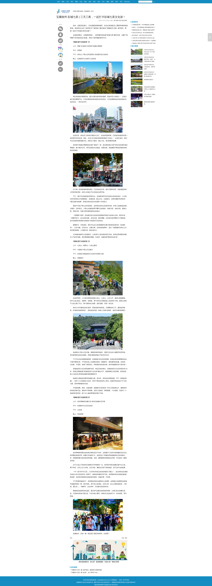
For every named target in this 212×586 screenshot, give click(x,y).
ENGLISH (127, 1)
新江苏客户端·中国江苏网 (120, 20)
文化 (81, 1)
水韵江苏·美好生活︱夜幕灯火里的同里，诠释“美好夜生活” (150, 74)
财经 (116, 1)
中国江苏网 (76, 11)
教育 (112, 1)
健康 (107, 1)
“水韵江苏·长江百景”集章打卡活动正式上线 (143, 38)
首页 (58, 1)
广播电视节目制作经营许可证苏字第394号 (123, 582)
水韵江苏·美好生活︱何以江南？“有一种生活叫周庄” (149, 52)
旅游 (85, 1)
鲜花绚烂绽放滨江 (148, 79)
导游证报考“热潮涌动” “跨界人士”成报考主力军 (149, 89)
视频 (76, 1)
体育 (90, 1)
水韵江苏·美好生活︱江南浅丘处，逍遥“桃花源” (149, 66)
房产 (121, 1)
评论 (72, 1)
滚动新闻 (87, 11)
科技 (94, 1)
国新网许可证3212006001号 (85, 582)
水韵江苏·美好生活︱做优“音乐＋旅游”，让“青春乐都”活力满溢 (149, 59)
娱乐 (99, 1)
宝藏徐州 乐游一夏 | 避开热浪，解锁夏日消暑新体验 (86, 570)
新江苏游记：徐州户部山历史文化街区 (142, 35)
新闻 (63, 1)
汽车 (103, 1)
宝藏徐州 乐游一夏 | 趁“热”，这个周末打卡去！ (85, 572)
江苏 (67, 1)
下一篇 (210, 37)
